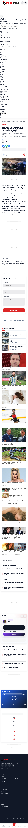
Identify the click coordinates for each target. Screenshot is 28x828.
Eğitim (1, 72)
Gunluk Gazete (4, 796)
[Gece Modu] (22, 2)
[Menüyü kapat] (1, 16)
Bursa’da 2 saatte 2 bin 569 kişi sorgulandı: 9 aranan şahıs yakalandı (14, 650)
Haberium (23, 820)
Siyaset (2, 66)
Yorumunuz (6, 296)
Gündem (2, 62)
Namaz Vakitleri (4, 89)
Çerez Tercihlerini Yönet (6, 811)
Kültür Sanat (3, 69)
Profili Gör (14, 634)
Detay (24, 694)
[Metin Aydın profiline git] (5, 621)
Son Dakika (3, 28)
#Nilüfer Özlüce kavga (13, 261)
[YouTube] (14, 117)
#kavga (6, 264)
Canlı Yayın (3, 113)
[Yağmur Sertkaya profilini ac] (3, 141)
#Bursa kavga (5, 261)
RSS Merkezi (3, 94)
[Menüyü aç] (25, 2)
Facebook (2, 106)
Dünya (1, 76)
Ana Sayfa (2, 49)
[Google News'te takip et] (9, 146)
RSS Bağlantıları (4, 806)
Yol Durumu (3, 88)
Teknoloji (2, 71)
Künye (1, 101)
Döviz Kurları (3, 83)
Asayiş (1, 77)
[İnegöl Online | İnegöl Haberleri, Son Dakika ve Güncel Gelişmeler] (11, 3)
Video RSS (2, 98)
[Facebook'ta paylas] (3, 146)
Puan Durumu (3, 86)
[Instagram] (14, 116)
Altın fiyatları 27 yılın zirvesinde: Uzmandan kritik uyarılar (14, 588)
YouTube (2, 111)
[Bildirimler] (14, 825)
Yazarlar (10, 28)
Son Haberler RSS (4, 96)
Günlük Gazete (3, 91)
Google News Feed (4, 99)
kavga (18, 185)
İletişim (1, 103)
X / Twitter (2, 108)
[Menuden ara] (16, 26)
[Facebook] (14, 114)
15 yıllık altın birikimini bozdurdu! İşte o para (14, 659)
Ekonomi (2, 64)
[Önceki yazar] (22, 616)
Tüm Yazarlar (14, 640)
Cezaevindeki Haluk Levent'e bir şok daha (14, 663)
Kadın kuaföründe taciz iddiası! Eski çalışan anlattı (14, 574)
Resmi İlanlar (3, 56)
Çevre (1, 79)
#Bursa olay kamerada (11, 263)
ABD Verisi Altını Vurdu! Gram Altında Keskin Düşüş (14, 578)
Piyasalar (14, 28)
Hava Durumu (3, 84)
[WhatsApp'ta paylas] (7, 146)
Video (7, 28)
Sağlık (1, 74)
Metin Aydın (11, 621)
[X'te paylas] (5, 146)
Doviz (2, 784)
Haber (8, 121)
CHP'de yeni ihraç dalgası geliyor (11, 667)
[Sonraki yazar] (25, 616)
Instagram (2, 109)
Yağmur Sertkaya (9, 141)
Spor (1, 67)
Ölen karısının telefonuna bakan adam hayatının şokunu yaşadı (15, 655)
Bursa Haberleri (4, 61)
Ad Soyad (5, 282)
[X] (14, 115)
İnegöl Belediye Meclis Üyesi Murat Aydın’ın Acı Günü (14, 569)
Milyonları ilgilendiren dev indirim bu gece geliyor (14, 583)
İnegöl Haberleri (4, 59)
